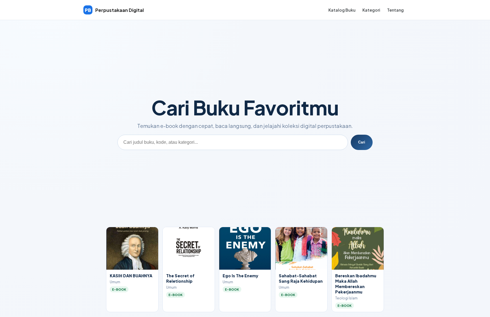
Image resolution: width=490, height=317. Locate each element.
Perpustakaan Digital (114, 10)
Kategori (371, 9)
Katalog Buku (342, 9)
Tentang (395, 9)
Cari (361, 142)
